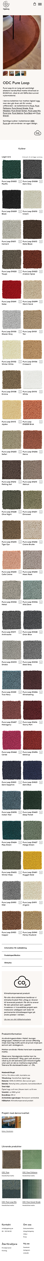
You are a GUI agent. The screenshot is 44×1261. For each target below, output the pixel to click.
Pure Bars (28, 113)
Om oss (27, 1224)
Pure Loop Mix (34, 111)
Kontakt (6, 1224)
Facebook (26, 1247)
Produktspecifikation (12, 955)
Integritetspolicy (28, 1231)
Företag (4, 1250)
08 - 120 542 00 (6, 1231)
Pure (32, 106)
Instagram (26, 1250)
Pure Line (7, 113)
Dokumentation (28, 1228)
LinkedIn (26, 1253)
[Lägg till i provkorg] (20, 181)
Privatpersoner (6, 1248)
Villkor (25, 1234)
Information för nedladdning (15, 948)
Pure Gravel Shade (20, 108)
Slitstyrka (7, 963)
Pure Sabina (17, 113)
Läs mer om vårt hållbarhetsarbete (17, 1019)
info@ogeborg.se (7, 1228)
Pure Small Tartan (19, 111)
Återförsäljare (9, 1244)
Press (25, 1237)
